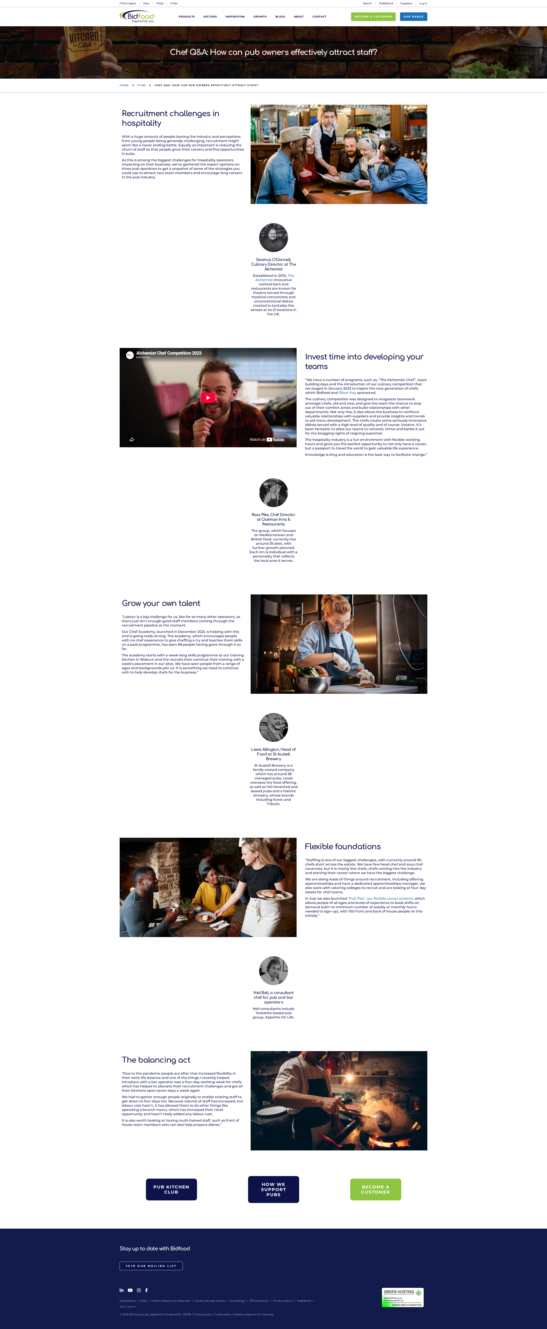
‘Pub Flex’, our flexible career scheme (380, 898)
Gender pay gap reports (210, 1300)
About (299, 16)
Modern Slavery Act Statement (171, 1300)
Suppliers (406, 3)
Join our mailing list (151, 1265)
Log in (423, 3)
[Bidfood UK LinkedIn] (122, 1290)
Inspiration (235, 16)
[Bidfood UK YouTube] (130, 1290)
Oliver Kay (347, 393)
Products (187, 16)
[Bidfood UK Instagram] (139, 1290)
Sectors (210, 16)
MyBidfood (386, 3)
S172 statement (259, 1300)
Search (367, 3)
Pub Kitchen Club (171, 1189)
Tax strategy (237, 1300)
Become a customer (373, 16)
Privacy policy (203, 1314)
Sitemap (268, 1314)
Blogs (280, 16)
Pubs (141, 85)
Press (174, 3)
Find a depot (128, 3)
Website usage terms (246, 1314)
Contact (319, 16)
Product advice (283, 1300)
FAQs (159, 3)
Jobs (146, 3)
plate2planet (128, 1300)
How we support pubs (273, 1189)
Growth (260, 16)
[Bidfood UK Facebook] (146, 1290)
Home (124, 85)
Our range (414, 16)
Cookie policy (222, 1314)
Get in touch (127, 1306)
